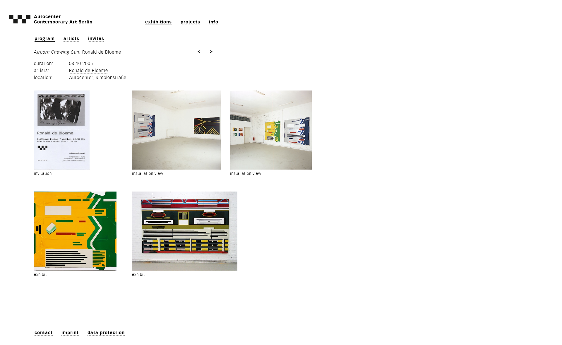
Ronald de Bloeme (88, 70)
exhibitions (158, 22)
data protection (106, 332)
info (213, 22)
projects (190, 22)
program (45, 38)
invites (96, 38)
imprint (70, 332)
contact (44, 332)
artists (71, 38)
